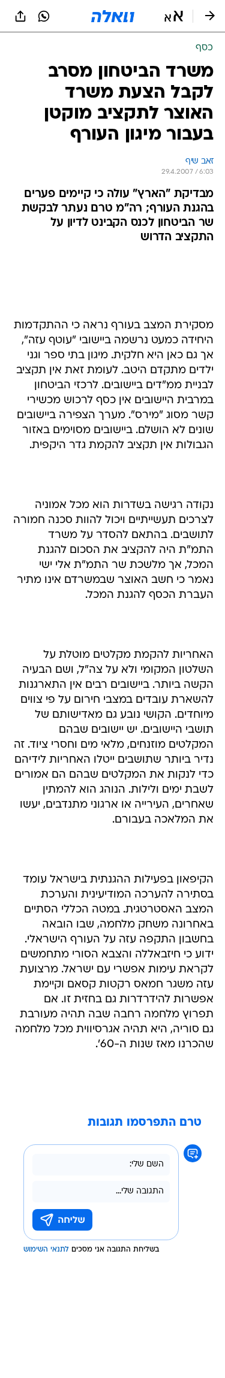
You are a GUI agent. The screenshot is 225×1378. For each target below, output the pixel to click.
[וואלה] (112, 16)
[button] (173, 16)
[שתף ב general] (20, 16)
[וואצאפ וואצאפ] (44, 16)
